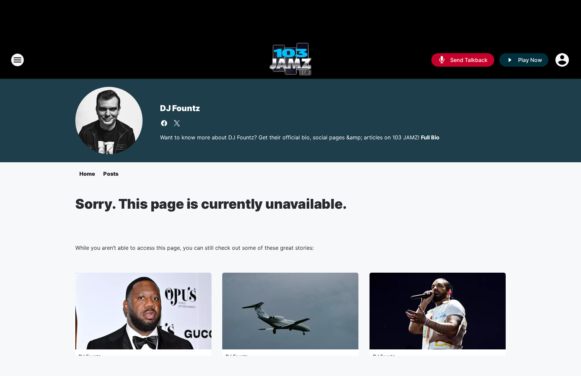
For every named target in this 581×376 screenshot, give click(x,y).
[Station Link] (290, 59)
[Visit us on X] (177, 123)
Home (87, 173)
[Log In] (562, 60)
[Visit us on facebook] (164, 123)
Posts (110, 173)
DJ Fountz (180, 108)
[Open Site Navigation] (17, 60)
